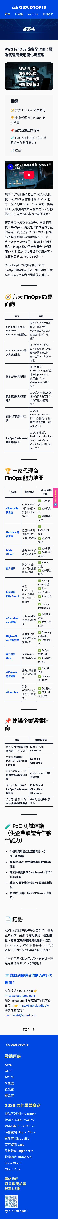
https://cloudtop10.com (20, 995)
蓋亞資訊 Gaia (14, 1144)
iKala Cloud (13, 1163)
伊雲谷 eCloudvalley (19, 1120)
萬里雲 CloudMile (17, 1138)
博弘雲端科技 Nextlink (20, 1113)
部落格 (19, 14)
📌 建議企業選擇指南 (24, 130)
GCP (8, 1071)
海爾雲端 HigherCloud (20, 1132)
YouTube (33, 14)
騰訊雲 (9, 1089)
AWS (8, 1064)
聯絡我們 (48, 14)
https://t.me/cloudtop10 (34, 1005)
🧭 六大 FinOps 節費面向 (27, 110)
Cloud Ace (12, 1169)
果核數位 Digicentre (19, 1151)
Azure (9, 1077)
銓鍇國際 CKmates (18, 1157)
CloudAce (12, 692)
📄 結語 (15, 150)
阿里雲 (9, 1083)
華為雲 (9, 1095)
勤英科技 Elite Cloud (19, 1126)
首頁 (7, 14)
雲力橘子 (10, 568)
